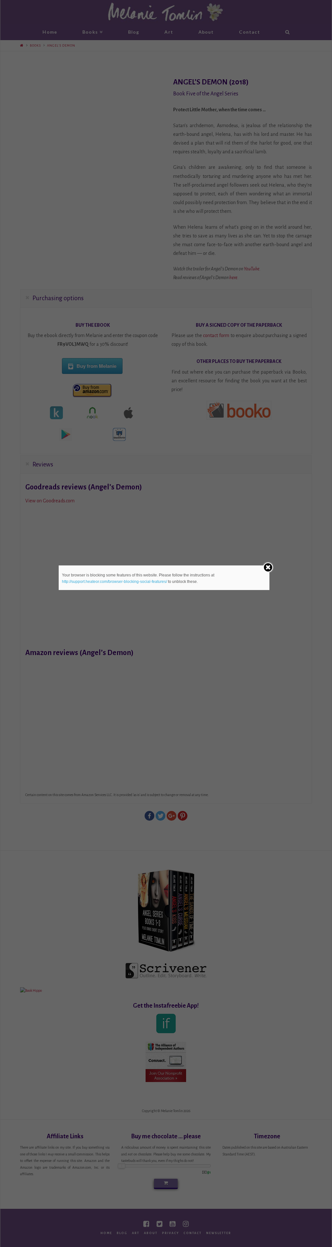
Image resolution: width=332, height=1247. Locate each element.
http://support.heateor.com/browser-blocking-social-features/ (114, 581)
